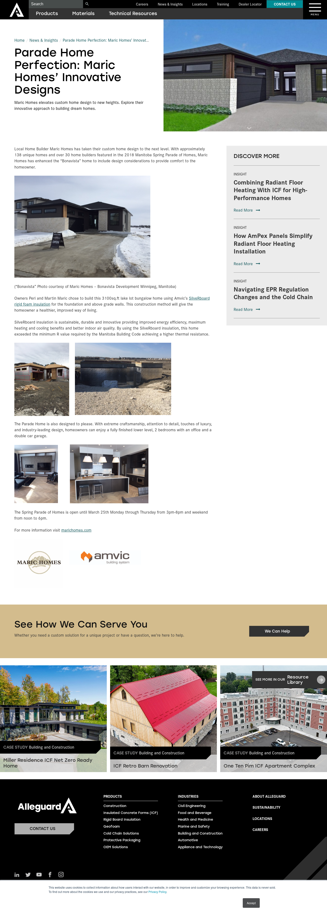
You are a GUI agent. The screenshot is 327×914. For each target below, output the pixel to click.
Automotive (188, 840)
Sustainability (266, 807)
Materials (83, 13)
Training (223, 3)
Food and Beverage (194, 813)
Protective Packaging (121, 840)
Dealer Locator (250, 3)
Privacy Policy (157, 892)
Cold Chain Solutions (121, 833)
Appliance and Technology (200, 847)
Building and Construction (200, 833)
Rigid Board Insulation (122, 820)
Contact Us (285, 4)
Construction (114, 806)
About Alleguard (269, 796)
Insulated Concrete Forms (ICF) (130, 813)
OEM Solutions (115, 847)
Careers (142, 3)
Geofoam (111, 826)
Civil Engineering (191, 806)
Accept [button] (251, 903)
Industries (188, 796)
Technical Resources (133, 13)
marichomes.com (76, 530)
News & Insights (170, 3)
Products (47, 13)
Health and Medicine (195, 820)
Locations (199, 3)
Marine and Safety (194, 826)
